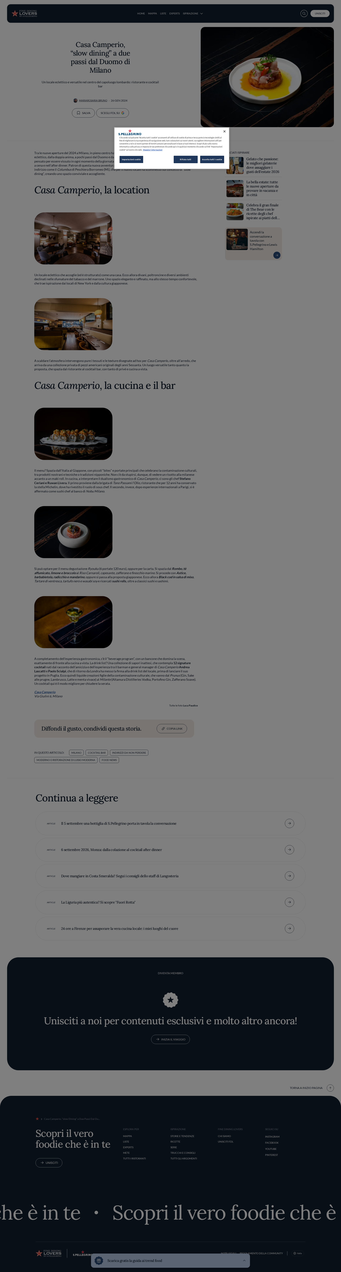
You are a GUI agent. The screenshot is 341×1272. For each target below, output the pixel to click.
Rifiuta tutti (185, 159)
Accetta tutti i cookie (212, 159)
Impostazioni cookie (131, 159)
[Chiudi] (224, 131)
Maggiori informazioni (152, 150)
